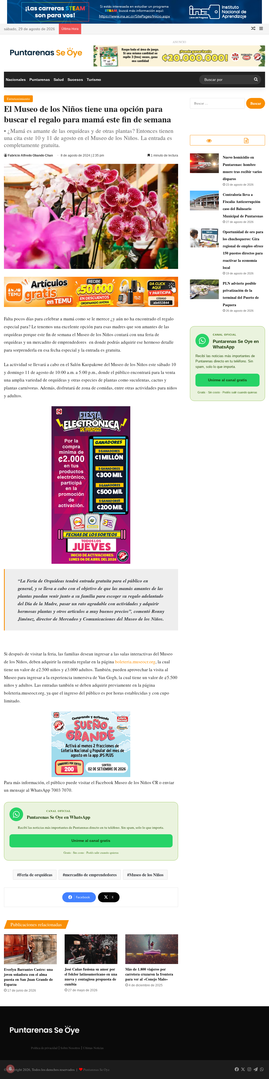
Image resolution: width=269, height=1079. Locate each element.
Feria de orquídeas (35, 875)
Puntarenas (39, 79)
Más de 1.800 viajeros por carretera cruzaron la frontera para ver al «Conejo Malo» (149, 974)
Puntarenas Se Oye (96, 1069)
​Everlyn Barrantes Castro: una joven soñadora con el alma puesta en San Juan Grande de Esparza (28, 977)
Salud (59, 79)
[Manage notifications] (10, 1069)
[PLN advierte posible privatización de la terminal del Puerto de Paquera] (204, 289)
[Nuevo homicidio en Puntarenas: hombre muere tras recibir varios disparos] (204, 163)
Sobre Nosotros (70, 1048)
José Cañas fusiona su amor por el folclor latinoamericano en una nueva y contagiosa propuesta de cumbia (91, 976)
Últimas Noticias (93, 1048)
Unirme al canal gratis (90, 840)
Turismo (94, 79)
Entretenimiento (18, 98)
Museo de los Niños (146, 875)
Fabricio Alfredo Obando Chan (30, 155)
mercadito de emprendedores (91, 875)
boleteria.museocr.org (135, 662)
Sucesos (75, 79)
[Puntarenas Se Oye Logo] (45, 51)
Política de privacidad (44, 1048)
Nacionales (16, 79)
